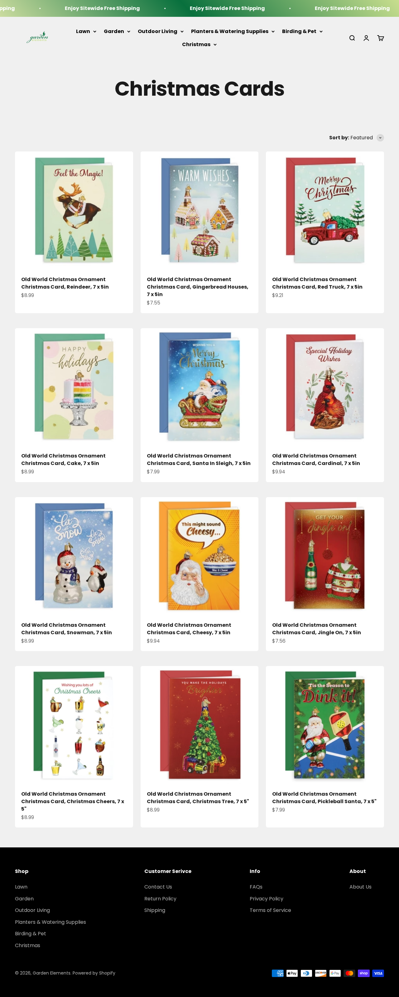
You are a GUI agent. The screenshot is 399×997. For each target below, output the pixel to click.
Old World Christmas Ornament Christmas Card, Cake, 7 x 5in (63, 459)
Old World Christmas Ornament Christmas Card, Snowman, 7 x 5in (66, 628)
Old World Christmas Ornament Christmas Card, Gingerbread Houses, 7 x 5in (197, 287)
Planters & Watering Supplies (229, 31)
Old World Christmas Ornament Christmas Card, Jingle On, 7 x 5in (316, 628)
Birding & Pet (299, 31)
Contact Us (158, 886)
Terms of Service (270, 910)
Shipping (154, 910)
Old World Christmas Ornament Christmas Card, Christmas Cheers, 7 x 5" (72, 801)
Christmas (196, 44)
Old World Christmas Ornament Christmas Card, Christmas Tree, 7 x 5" (198, 797)
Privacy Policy (266, 898)
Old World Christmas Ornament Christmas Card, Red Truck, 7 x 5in (317, 283)
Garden (114, 31)
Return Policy (160, 898)
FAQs (256, 886)
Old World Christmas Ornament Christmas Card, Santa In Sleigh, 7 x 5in (199, 459)
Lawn (83, 31)
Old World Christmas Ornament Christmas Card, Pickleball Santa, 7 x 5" (324, 797)
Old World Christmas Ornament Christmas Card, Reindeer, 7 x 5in (65, 283)
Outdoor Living (157, 31)
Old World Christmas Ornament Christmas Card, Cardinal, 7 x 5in (316, 459)
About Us (360, 886)
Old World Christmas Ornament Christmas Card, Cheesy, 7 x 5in (189, 628)
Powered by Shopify (94, 973)
